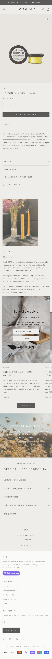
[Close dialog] (47, 299)
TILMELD (26, 338)
